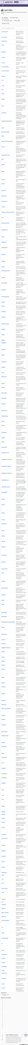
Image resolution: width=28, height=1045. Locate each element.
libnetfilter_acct (5, 452)
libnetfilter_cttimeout (7, 473)
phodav (3, 845)
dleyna (3, 99)
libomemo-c (4, 555)
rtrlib (3, 892)
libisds (3, 387)
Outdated (14, 17)
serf (2, 902)
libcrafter (4, 289)
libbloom (4, 254)
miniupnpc (4, 777)
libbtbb (3, 261)
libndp (3, 437)
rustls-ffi (4, 899)
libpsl (3, 600)
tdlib (3, 932)
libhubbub (4, 361)
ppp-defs (4, 856)
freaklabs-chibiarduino (7, 121)
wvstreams (4, 973)
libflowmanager (5, 323)
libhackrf (4, 349)
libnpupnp (4, 523)
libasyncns (4, 242)
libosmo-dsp (4, 568)
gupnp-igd (4, 196)
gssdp (3, 171)
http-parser (4, 201)
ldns (3, 217)
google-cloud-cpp (6, 155)
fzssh (3, 128)
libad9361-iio (5, 230)
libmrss (3, 425)
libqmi (3, 604)
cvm (3, 80)
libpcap (3, 581)
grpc (3, 159)
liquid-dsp (4, 746)
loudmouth (4, 757)
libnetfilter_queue (6, 487)
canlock (3, 57)
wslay (3, 970)
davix (3, 93)
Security (5, 23)
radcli (3, 875)
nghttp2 (3, 811)
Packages (5, 17)
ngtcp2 (3, 818)
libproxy (4, 594)
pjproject (4, 850)
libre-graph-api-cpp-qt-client (8, 622)
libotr (3, 572)
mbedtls (4, 768)
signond (3, 908)
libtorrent (4, 704)
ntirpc (3, 827)
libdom (3, 302)
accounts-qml (5, 31)
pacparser (4, 834)
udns (3, 950)
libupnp (3, 719)
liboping (3, 562)
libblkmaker (4, 247)
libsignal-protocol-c (6, 647)
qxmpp (3, 867)
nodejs (3, 822)
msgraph (4, 783)
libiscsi (3, 383)
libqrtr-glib (4, 612)
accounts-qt (4, 37)
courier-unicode (5, 70)
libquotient (4, 616)
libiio (3, 372)
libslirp (3, 651)
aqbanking (4, 41)
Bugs (17, 20)
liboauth (4, 546)
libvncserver (4, 731)
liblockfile (4, 398)
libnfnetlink (4, 492)
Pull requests (7, 20)
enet (3, 106)
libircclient (4, 376)
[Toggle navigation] (2, 5)
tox (2, 943)
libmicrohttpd (5, 416)
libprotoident (5, 588)
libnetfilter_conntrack (7, 459)
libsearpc (4, 643)
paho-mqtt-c (5, 838)
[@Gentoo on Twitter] (2, 1035)
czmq (3, 85)
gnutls (3, 146)
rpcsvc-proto (5, 888)
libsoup (3, 661)
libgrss (3, 334)
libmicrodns (4, 410)
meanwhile (4, 773)
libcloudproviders (6, 270)
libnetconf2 (4, 447)
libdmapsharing (5, 296)
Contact (26, 1034)
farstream (4, 112)
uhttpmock (4, 954)
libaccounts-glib (5, 223)
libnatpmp (4, 432)
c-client (3, 62)
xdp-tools (4, 978)
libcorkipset (4, 283)
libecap (3, 306)
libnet (3, 441)
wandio (3, 962)
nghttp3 (3, 814)
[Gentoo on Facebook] (2, 1037)
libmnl (3, 421)
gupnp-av (4, 190)
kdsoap (3, 206)
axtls (3, 45)
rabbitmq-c (4, 872)
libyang (3, 742)
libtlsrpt (3, 700)
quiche (3, 861)
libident (3, 367)
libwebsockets (5, 735)
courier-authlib (5, 66)
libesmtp (4, 311)
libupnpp (4, 724)
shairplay (4, 904)
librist (3, 627)
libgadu (3, 329)
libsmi (3, 657)
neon (3, 795)
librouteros (4, 634)
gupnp (3, 183)
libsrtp (3, 669)
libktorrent (4, 393)
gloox (3, 136)
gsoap (3, 164)
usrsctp (3, 958)
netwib (3, 806)
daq (2, 89)
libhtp (3, 355)
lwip (3, 762)
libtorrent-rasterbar (6, 708)
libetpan (4, 317)
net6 (3, 799)
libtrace (3, 715)
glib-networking (5, 132)
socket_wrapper (5, 920)
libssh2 (3, 682)
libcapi (3, 266)
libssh (3, 677)
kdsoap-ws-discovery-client (8, 212)
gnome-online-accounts (7, 141)
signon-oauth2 (5, 912)
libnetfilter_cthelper (6, 466)
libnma (3, 519)
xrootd (3, 984)
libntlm (3, 536)
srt (2, 927)
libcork (3, 277)
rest (2, 879)
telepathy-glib (5, 938)
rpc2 (3, 883)
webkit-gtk (4, 966)
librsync (3, 639)
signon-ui (4, 916)
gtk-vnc (3, 179)
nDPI (3, 790)
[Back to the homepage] (7, 2)
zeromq (3, 988)
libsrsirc (3, 665)
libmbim (4, 403)
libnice (3, 504)
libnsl (3, 530)
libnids (3, 513)
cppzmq (3, 76)
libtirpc (3, 693)
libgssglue (4, 342)
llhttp (3, 753)
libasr (3, 236)
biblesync (4, 52)
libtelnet (4, 686)
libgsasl (3, 340)
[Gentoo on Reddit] (2, 1039)
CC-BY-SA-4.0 (9, 1041)
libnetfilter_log (5, 480)
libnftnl (3, 499)
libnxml (3, 541)
